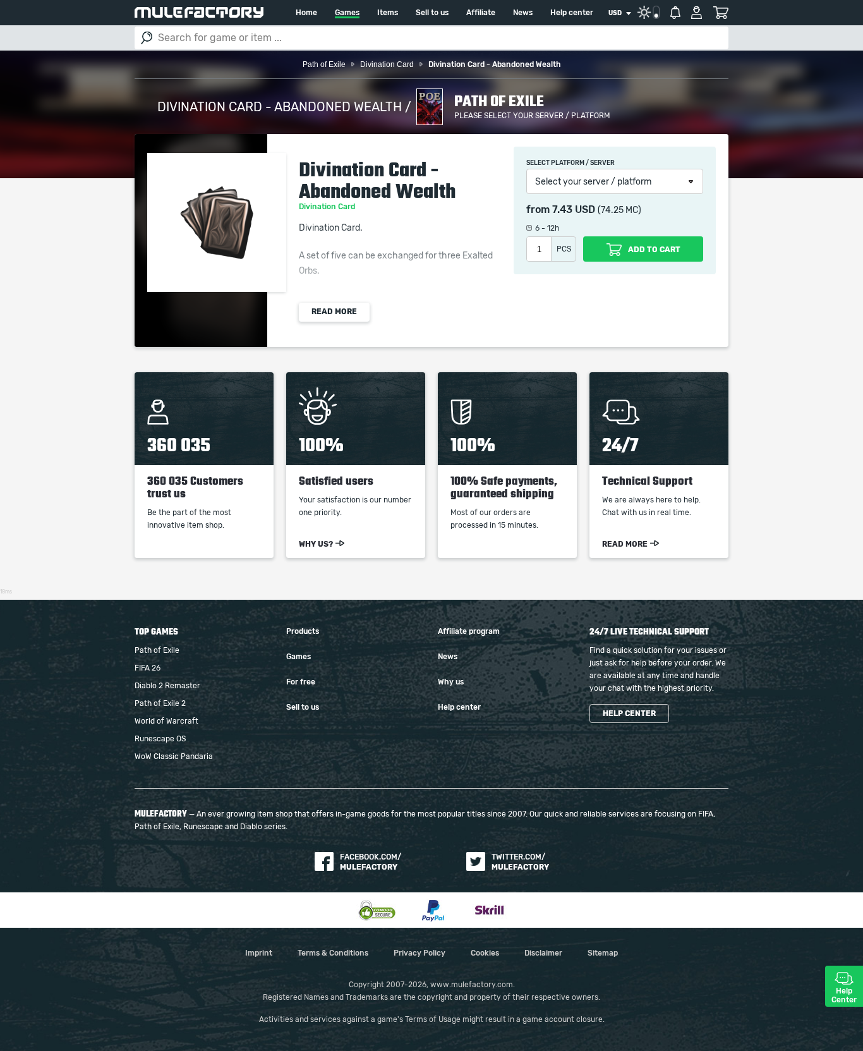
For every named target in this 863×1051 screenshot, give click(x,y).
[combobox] (619, 13)
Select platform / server (570, 163)
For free (300, 682)
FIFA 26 (147, 668)
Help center (571, 12)
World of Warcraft (166, 721)
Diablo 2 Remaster (167, 686)
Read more (334, 311)
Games (347, 12)
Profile (696, 12)
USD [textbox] (615, 13)
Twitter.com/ (520, 862)
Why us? (316, 544)
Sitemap (603, 953)
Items (387, 12)
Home (306, 12)
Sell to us (432, 12)
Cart (720, 12)
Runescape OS (160, 739)
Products (302, 631)
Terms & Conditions (333, 953)
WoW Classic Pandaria (174, 756)
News (523, 12)
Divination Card (328, 206)
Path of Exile (157, 650)
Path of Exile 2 (160, 703)
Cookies (485, 953)
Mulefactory (199, 12)
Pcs (564, 249)
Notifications (675, 12)
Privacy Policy (419, 953)
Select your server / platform (593, 182)
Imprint (258, 953)
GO (146, 38)
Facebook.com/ (370, 862)
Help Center (844, 995)
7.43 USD (573, 210)
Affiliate (480, 12)
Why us (451, 682)
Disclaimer (543, 953)
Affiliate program (469, 631)
